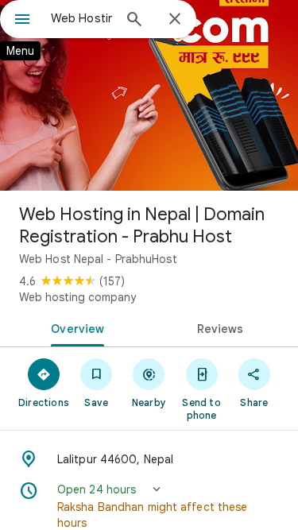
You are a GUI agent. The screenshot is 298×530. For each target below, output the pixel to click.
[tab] (74, 327)
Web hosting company (77, 297)
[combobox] (81, 18)
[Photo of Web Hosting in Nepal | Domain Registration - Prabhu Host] (149, 95)
